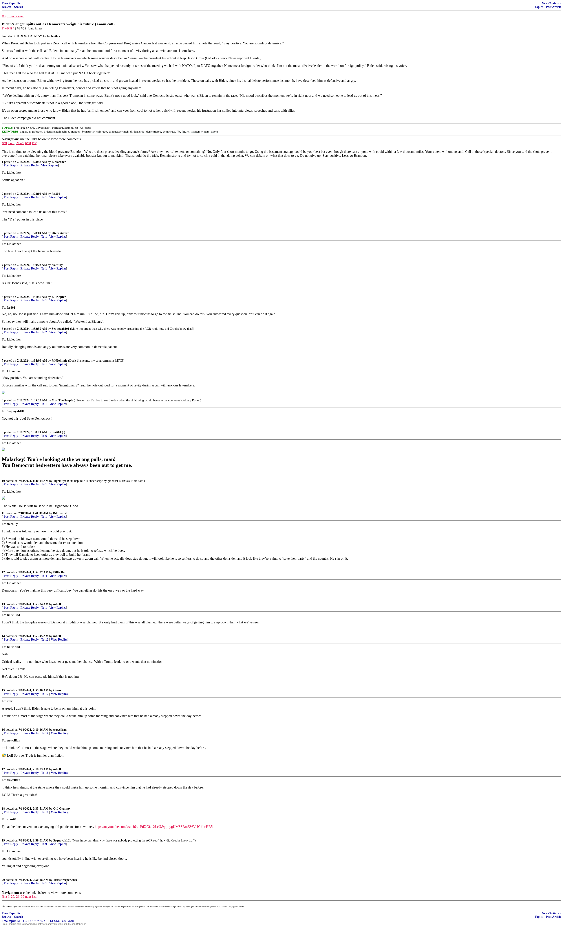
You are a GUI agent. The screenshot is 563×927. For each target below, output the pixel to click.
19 (3, 840)
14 (3, 636)
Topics (539, 7)
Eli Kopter (59, 297)
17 (3, 769)
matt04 (56, 432)
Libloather (59, 162)
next (28, 143)
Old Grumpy (62, 808)
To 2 (44, 332)
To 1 (44, 197)
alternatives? (60, 233)
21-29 (20, 143)
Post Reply (11, 165)
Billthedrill (60, 513)
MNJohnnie (59, 360)
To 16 (44, 772)
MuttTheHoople (62, 400)
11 (3, 513)
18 (3, 808)
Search (18, 7)
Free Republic (11, 3)
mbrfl (57, 604)
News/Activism (551, 3)
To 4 (44, 575)
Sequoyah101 (60, 328)
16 (3, 729)
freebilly (57, 265)
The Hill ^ (8, 28)
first (4, 143)
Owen (57, 690)
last (34, 143)
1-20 (11, 143)
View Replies (49, 165)
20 (3, 879)
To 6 (44, 435)
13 (3, 604)
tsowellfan (60, 729)
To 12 (44, 639)
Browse (6, 7)
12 (3, 572)
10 (3, 481)
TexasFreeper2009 (65, 879)
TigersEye (59, 481)
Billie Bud (59, 572)
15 (3, 690)
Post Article (553, 7)
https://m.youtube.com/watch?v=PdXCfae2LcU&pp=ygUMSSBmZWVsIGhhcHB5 (154, 827)
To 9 (44, 844)
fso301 (56, 193)
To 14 (44, 733)
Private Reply (29, 165)
